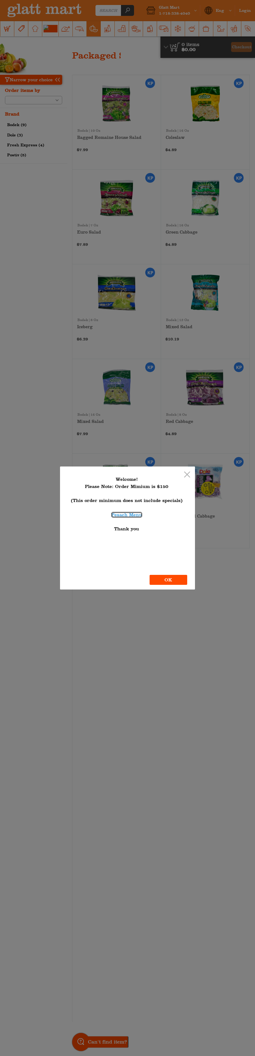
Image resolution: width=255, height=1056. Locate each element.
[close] (187, 475)
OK (168, 580)
